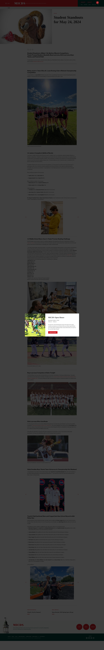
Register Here (53, 332)
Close (97, 2)
